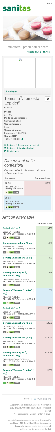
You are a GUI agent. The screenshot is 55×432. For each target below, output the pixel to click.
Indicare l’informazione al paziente (23, 145)
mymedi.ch (36, 408)
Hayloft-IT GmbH (44, 414)
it (51, 3)
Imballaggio (11, 91)
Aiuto (47, 52)
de (48, 3)
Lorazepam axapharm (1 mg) (18, 243)
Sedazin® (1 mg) (11, 228)
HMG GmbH (24, 408)
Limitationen (13, 151)
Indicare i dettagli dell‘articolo (21, 148)
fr (49, 3)
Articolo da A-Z (34, 52)
